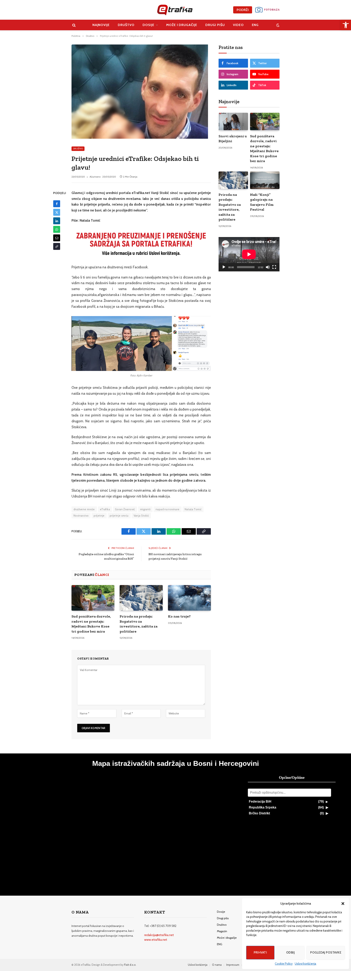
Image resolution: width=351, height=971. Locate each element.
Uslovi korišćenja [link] (305, 964)
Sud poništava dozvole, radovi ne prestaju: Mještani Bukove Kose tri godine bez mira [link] (91, 623)
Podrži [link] (243, 10)
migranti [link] (145, 509)
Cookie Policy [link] (284, 964)
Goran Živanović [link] (125, 509)
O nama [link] (217, 964)
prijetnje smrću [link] (119, 515)
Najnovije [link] (101, 25)
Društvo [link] (126, 25)
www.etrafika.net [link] (155, 940)
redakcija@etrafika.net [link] (159, 935)
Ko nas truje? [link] (179, 616)
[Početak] (224, 267)
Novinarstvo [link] (81, 515)
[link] (345, 25)
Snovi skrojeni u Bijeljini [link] (233, 138)
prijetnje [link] (99, 515)
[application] (249, 254)
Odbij (290, 952)
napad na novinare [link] (168, 509)
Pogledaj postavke (325, 952)
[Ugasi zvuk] (268, 267)
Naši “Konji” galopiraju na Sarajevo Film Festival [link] (262, 202)
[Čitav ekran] (274, 267)
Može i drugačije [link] (181, 25)
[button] (343, 904)
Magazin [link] (222, 931)
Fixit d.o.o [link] (130, 964)
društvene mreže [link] (84, 509)
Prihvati (260, 952)
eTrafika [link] (105, 509)
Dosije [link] (148, 25)
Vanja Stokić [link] (141, 515)
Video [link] (238, 25)
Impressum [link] (232, 964)
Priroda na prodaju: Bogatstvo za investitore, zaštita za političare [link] (138, 623)
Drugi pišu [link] (215, 25)
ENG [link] (255, 25)
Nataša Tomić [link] (193, 509)
